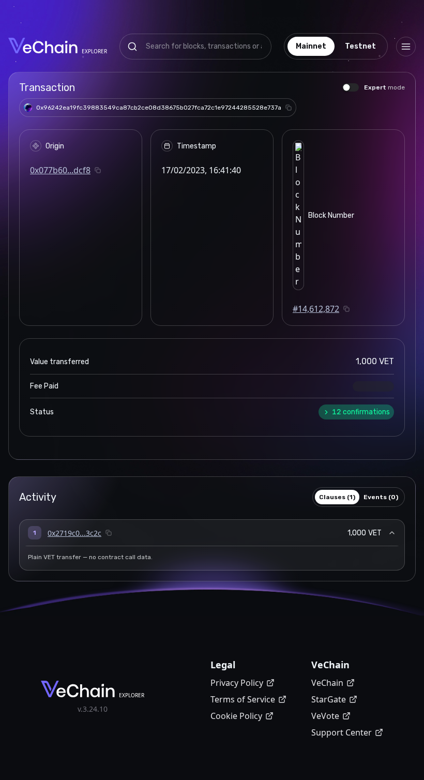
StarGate (328, 699)
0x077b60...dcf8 (60, 170)
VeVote (325, 716)
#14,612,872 (316, 308)
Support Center (341, 732)
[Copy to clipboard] (288, 107)
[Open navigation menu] (406, 46)
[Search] (132, 46)
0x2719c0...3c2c (74, 533)
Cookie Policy (236, 716)
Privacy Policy (236, 682)
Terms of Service (242, 699)
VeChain (327, 682)
